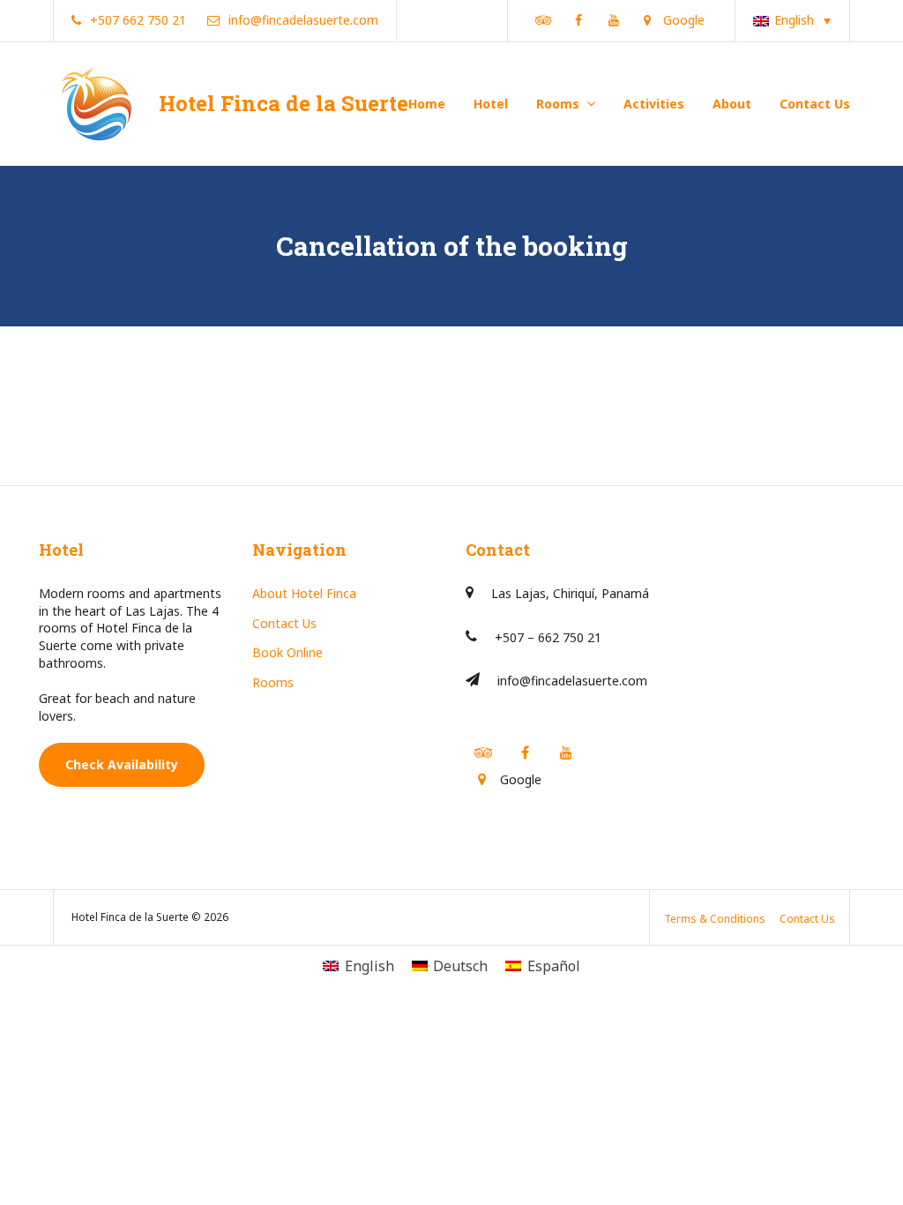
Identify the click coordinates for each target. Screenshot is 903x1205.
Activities (653, 103)
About (732, 103)
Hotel (491, 103)
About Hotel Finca (304, 593)
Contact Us (815, 103)
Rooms (557, 103)
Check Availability (121, 764)
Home (426, 103)
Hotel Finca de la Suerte (283, 103)
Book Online (287, 652)
